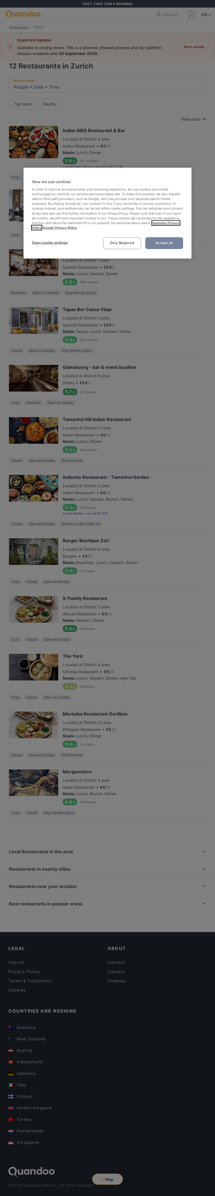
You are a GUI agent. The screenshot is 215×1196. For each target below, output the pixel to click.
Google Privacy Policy (60, 228)
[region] (107, 212)
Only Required (122, 243)
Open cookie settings (50, 243)
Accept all (164, 243)
